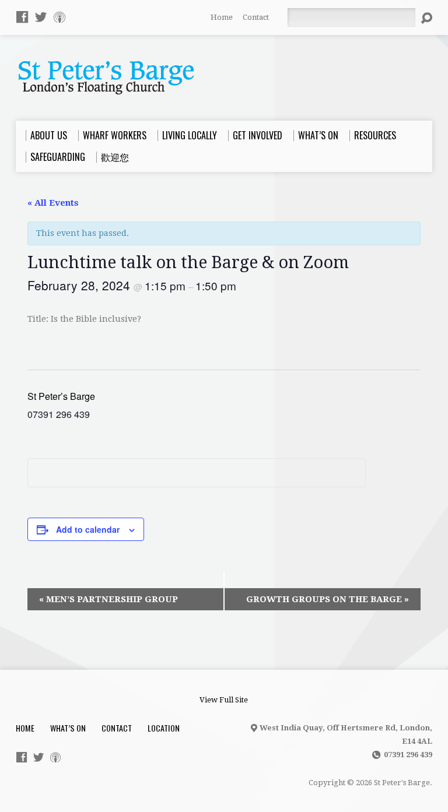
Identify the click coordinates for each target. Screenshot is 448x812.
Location (164, 728)
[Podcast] (59, 17)
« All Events (53, 203)
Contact (256, 17)
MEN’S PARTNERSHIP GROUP (108, 599)
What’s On (68, 728)
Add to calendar (88, 529)
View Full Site (224, 699)
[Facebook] (22, 17)
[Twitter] (41, 17)
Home (222, 17)
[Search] (426, 18)
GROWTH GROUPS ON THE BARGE (327, 599)
